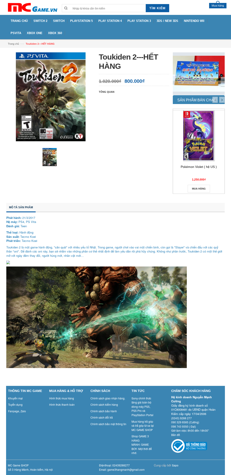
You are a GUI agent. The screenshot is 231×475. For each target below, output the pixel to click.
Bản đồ (175, 435)
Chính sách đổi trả (101, 417)
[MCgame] (32, 7)
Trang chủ (13, 43)
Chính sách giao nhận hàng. (107, 398)
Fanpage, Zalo (17, 411)
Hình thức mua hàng (61, 398)
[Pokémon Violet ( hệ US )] (198, 135)
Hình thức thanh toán (62, 404)
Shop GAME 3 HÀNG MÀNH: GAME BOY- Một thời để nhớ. (142, 444)
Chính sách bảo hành (103, 411)
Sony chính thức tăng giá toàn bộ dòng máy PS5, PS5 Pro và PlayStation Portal (142, 406)
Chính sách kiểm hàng (104, 404)
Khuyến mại (15, 398)
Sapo (175, 465)
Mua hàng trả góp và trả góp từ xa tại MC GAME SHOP (143, 425)
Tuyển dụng (15, 404)
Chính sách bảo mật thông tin (108, 424)
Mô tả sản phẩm (21, 207)
